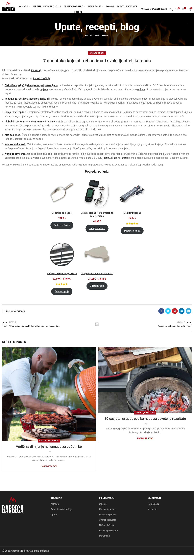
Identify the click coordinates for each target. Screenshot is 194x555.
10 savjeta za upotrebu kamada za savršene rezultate (145, 419)
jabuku (106, 157)
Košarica (152, 509)
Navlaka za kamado (15, 144)
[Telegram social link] (188, 311)
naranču (122, 157)
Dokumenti (104, 535)
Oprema (55, 514)
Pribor (101, 53)
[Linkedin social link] (181, 311)
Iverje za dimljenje (15, 153)
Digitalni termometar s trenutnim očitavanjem (31, 121)
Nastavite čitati (49, 466)
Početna (88, 35)
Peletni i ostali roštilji (61, 509)
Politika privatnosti (108, 530)
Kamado (105, 35)
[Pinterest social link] (175, 311)
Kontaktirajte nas (107, 509)
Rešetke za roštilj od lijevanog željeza (26, 98)
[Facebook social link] (161, 311)
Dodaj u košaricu (62, 225)
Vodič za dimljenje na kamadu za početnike (49, 447)
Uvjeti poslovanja (107, 519)
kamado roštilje (41, 78)
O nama (103, 504)
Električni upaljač (14, 85)
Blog (97, 35)
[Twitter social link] (168, 311)
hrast (114, 157)
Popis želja (153, 504)
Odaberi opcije (62, 291)
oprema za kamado (15, 311)
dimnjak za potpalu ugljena (42, 85)
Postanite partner (107, 514)
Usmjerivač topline (15, 112)
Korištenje (53, 441)
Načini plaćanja (106, 525)
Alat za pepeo (12, 135)
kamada (35, 70)
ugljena (44, 89)
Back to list (97, 324)
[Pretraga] (171, 9)
